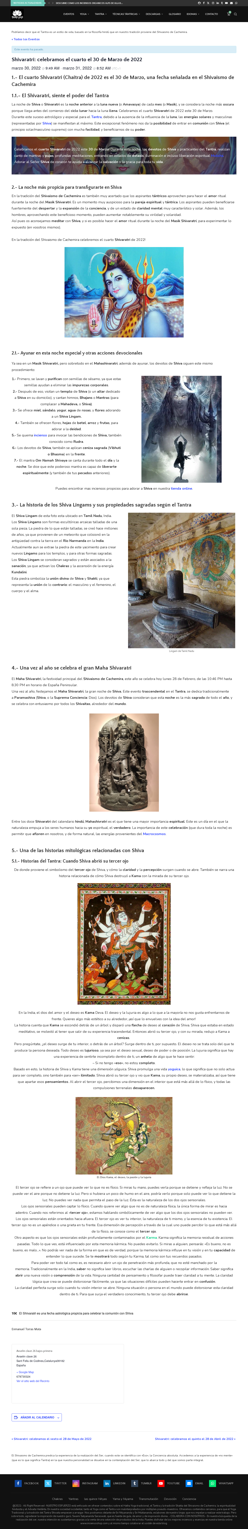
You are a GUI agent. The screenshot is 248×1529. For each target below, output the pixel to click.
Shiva (46, 123)
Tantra (99, 14)
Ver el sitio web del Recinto (32, 1381)
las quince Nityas (95, 1499)
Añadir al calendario (37, 1417)
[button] (49, 3)
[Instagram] (213, 3)
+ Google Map (25, 1372)
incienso (40, 435)
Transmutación (148, 1499)
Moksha (217, 155)
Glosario (175, 14)
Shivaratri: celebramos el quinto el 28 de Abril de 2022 (195, 1439)
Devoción (170, 1499)
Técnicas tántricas (125, 14)
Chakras (57, 1499)
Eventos (69, 14)
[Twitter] (208, 3)
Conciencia (189, 1499)
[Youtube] (226, 3)
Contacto (211, 14)
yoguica (174, 1069)
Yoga (83, 14)
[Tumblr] (222, 3)
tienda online (181, 488)
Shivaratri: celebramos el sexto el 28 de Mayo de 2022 (51, 1439)
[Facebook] (203, 3)
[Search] (235, 14)
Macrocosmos (154, 834)
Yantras (73, 1499)
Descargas (153, 14)
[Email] (231, 3)
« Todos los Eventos (26, 39)
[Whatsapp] (236, 3)
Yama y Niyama (123, 1499)
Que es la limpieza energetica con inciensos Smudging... (89, 3)
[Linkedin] (218, 3)
